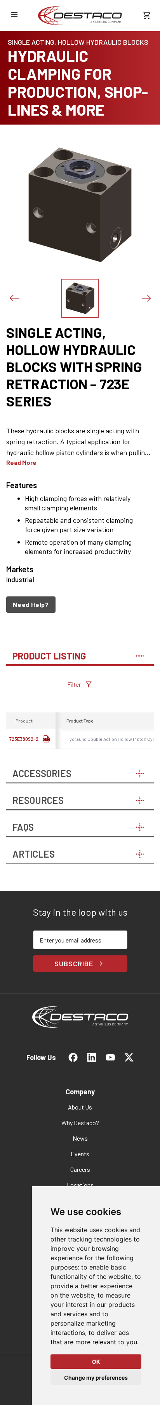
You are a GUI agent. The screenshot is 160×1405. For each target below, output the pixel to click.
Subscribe (73, 963)
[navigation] (80, 604)
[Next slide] (146, 298)
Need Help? (31, 604)
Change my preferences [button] (96, 1377)
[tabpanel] (80, 714)
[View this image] (80, 298)
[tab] (80, 652)
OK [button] (96, 1361)
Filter (74, 684)
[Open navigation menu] (14, 14)
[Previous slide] (14, 298)
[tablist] (80, 652)
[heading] (80, 367)
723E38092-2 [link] (23, 739)
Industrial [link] (20, 579)
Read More (21, 462)
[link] (80, 15)
